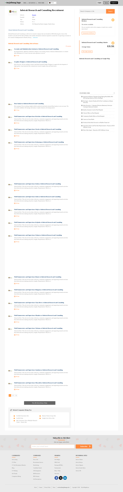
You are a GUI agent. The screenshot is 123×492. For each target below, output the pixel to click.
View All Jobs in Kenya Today (39, 403)
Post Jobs (41, 3)
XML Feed (57, 462)
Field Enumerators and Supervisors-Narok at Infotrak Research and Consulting (37, 129)
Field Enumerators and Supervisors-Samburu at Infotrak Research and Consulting (38, 370)
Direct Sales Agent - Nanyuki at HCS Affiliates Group (96, 130)
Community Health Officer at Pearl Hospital (93, 116)
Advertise (56, 473)
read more (35, 37)
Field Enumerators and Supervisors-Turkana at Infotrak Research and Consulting (38, 328)
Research (34, 15)
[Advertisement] (39, 86)
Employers (114, 2)
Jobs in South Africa (80, 468)
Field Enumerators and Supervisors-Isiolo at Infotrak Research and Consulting (37, 196)
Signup (106, 2)
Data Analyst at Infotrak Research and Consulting (29, 103)
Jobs (24, 3)
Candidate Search (37, 468)
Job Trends (14, 473)
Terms (54, 487)
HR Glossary (36, 476)
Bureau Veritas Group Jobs (49, 416)
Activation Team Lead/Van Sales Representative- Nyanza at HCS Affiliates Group (99, 126)
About (35, 487)
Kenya (52, 2)
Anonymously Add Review (88, 33)
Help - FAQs (57, 470)
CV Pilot (14, 462)
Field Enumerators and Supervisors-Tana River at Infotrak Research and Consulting (39, 302)
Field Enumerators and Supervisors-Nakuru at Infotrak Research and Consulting (38, 235)
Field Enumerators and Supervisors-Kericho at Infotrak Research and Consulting (38, 116)
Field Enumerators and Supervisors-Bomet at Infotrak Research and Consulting (37, 277)
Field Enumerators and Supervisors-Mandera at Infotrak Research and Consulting (38, 315)
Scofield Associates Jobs (22, 416)
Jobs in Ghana (79, 459)
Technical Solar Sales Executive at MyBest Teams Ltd (96, 122)
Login (99, 2)
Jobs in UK (78, 470)
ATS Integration (37, 470)
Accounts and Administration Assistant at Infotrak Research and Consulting (36, 49)
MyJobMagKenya (85, 487)
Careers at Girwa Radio (88, 119)
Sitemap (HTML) (58, 465)
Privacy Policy (47, 487)
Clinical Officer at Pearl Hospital (91, 113)
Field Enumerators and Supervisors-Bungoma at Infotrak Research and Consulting (38, 289)
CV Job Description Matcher (19, 465)
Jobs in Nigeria (79, 465)
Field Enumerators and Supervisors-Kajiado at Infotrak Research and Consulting (38, 222)
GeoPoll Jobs (19, 418)
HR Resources (36, 473)
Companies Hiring (16, 476)
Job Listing (14, 459)
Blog (13, 468)
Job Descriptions (37, 479)
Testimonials (57, 468)
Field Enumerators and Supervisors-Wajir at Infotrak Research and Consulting (37, 209)
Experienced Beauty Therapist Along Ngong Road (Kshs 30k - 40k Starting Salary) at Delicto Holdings (98, 97)
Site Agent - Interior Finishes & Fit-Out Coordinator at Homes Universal (98, 101)
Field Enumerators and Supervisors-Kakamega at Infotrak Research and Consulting (39, 142)
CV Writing (14, 470)
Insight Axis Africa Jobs (48, 418)
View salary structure (87, 51)
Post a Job (35, 459)
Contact (40, 487)
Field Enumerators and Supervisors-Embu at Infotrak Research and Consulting (37, 184)
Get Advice (32, 3)
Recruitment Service (38, 462)
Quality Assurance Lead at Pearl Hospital (93, 110)
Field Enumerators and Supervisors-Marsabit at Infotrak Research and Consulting (38, 383)
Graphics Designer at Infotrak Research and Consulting (30, 62)
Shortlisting (36, 465)
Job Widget (57, 459)
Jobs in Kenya (79, 462)
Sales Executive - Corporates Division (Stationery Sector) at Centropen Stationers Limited (97, 106)
